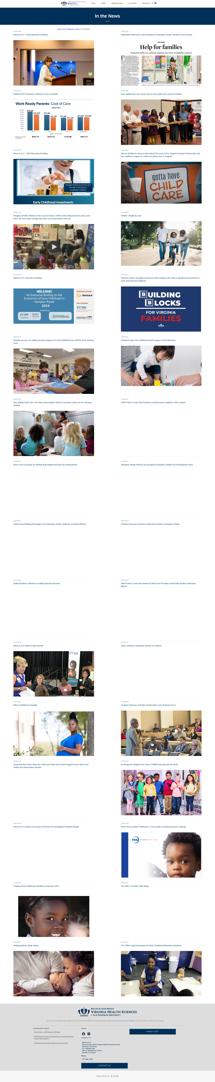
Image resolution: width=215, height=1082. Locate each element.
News (78, 29)
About (103, 3)
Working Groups (117, 3)
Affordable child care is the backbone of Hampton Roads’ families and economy (53, 1037)
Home (93, 3)
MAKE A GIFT (153, 1032)
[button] (156, 3)
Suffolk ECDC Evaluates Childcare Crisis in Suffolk (51, 1043)
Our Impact (133, 3)
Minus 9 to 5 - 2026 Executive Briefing (47, 1032)
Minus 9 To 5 (61, 29)
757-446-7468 (87, 1059)
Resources (146, 3)
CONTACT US (104, 1066)
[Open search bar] (153, 3)
